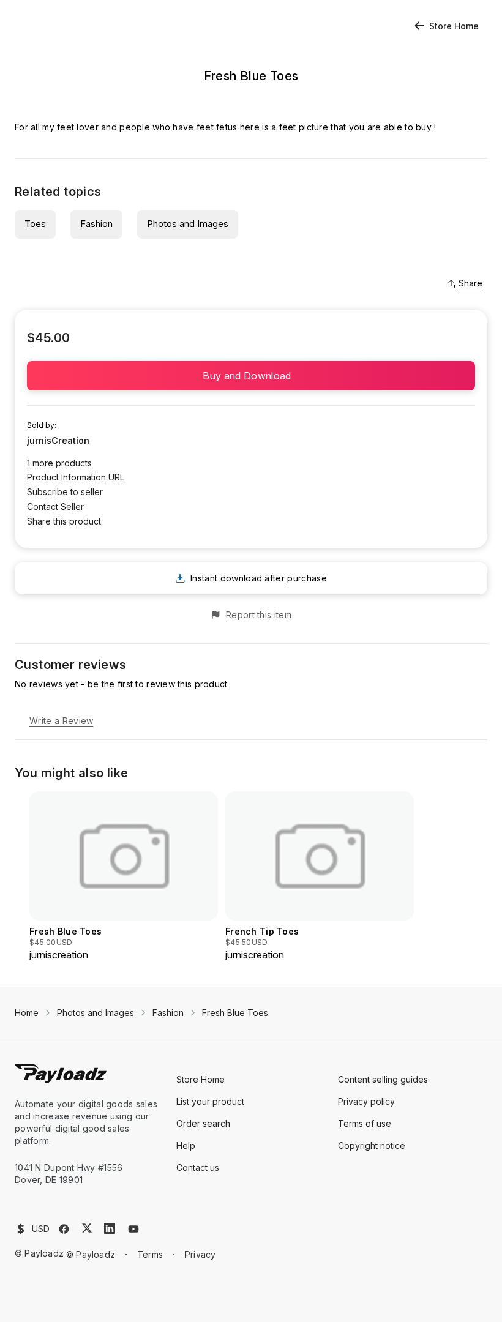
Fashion (96, 224)
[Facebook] (64, 1229)
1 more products (59, 463)
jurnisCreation (58, 440)
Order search (203, 1123)
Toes (35, 224)
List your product (210, 1101)
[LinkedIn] (109, 1228)
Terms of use (364, 1123)
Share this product (64, 521)
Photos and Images (187, 224)
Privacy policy (366, 1101)
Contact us (197, 1167)
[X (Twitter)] (87, 1228)
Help (185, 1145)
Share (470, 283)
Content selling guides (383, 1079)
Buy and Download (251, 376)
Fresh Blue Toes (235, 1012)
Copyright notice (371, 1145)
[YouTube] (133, 1229)
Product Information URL (75, 477)
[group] (123, 876)
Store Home (454, 26)
